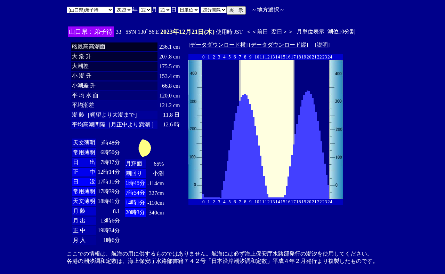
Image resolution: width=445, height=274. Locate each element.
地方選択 (268, 10)
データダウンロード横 (218, 45)
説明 (322, 45)
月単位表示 (310, 31)
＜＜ (251, 31)
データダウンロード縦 (278, 45)
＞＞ (287, 31)
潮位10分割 (341, 31)
